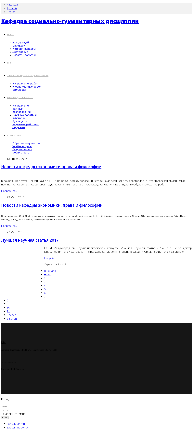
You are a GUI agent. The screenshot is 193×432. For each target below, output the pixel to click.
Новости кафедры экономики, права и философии (52, 205)
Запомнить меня (14, 414)
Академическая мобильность (22, 151)
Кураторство (14, 135)
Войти (4, 418)
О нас (10, 35)
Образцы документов (26, 143)
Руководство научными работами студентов (25, 124)
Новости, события (24, 55)
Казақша (12, 4)
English (11, 12)
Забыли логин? (16, 424)
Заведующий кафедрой (20, 44)
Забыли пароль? (17, 427)
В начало (50, 271)
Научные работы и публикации (24, 116)
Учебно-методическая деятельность (27, 76)
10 (8, 307)
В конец (12, 318)
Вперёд (11, 315)
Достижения (20, 51)
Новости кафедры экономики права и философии (51, 166)
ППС (9, 63)
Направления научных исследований (21, 108)
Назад (48, 274)
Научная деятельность (20, 98)
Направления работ (25, 83)
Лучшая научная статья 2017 (30, 240)
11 (8, 311)
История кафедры (24, 48)
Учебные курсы (22, 146)
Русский (12, 8)
